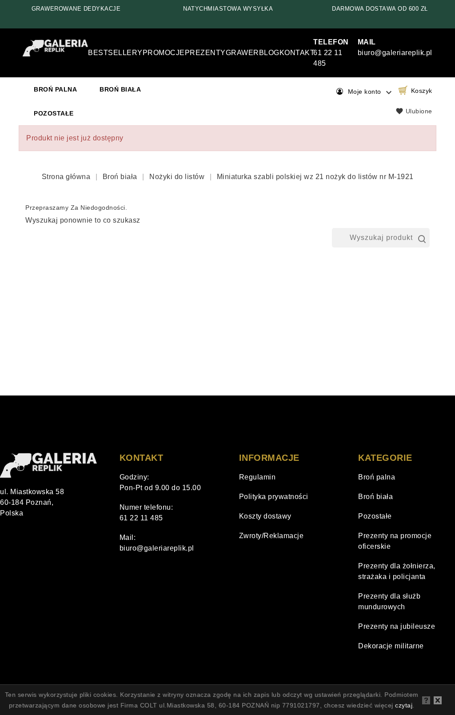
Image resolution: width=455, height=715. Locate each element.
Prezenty (205, 52)
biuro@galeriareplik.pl (157, 548)
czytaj (403, 705)
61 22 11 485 (331, 52)
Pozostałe (54, 113)
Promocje (164, 52)
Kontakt (297, 52)
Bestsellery (115, 52)
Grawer (242, 52)
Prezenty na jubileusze (396, 626)
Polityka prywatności (273, 496)
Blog (269, 52)
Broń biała (120, 89)
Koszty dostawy (265, 516)
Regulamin (257, 477)
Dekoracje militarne (391, 646)
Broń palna (55, 89)
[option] (76, 9)
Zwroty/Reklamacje (271, 535)
